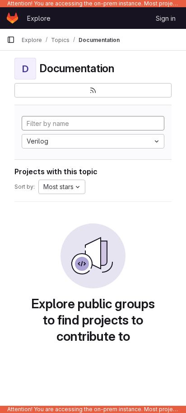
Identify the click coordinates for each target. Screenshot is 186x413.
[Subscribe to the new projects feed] (93, 90)
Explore (39, 18)
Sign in (166, 18)
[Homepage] (12, 18)
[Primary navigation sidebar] (11, 39)
